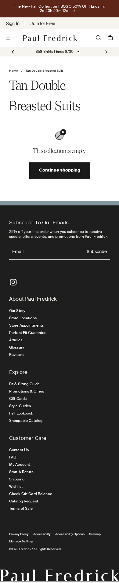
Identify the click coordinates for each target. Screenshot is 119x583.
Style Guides (20, 406)
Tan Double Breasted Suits (45, 71)
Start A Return (21, 471)
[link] (55, 51)
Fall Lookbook (21, 413)
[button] (106, 52)
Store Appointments (26, 325)
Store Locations (23, 318)
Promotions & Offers (26, 391)
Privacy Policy (19, 534)
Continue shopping (59, 171)
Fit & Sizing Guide (24, 384)
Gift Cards (18, 398)
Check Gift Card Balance (30, 493)
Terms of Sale (21, 508)
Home (13, 71)
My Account (19, 464)
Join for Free (43, 23)
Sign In (13, 23)
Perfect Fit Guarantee (28, 332)
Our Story (17, 310)
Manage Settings (21, 541)
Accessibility (42, 534)
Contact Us (19, 449)
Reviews (16, 354)
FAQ (12, 457)
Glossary (16, 347)
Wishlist (16, 486)
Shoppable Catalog (25, 420)
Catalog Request (23, 501)
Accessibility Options (70, 534)
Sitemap (95, 534)
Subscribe (97, 252)
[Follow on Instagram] (13, 282)
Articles (15, 340)
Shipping (16, 479)
